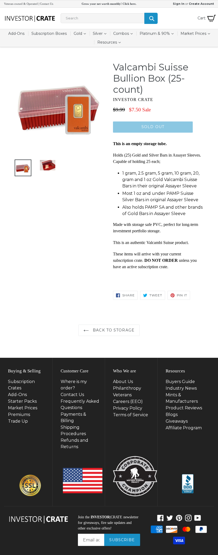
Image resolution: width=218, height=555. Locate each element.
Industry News (181, 388)
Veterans (122, 394)
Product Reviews (184, 407)
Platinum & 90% (158, 33)
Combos (124, 33)
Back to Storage (113, 330)
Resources (110, 42)
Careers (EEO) (128, 401)
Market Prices (197, 33)
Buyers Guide (180, 381)
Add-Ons (16, 33)
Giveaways (177, 421)
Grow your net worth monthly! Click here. (109, 3)
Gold (81, 33)
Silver (101, 33)
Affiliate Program (184, 427)
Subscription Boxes (49, 33)
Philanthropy (127, 388)
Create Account (201, 4)
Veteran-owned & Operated (21, 3)
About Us (123, 381)
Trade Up (18, 421)
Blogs (172, 414)
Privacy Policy (127, 408)
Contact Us (46, 3)
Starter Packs (22, 401)
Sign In (179, 4)
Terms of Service (130, 414)
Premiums (19, 414)
